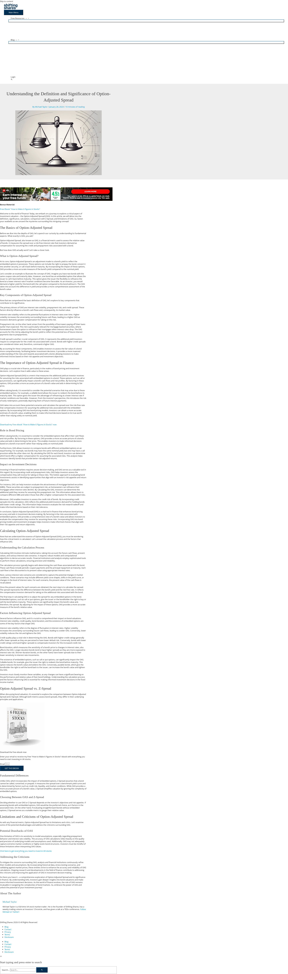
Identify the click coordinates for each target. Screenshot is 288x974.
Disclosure (9, 937)
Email (2, 764)
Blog (6, 926)
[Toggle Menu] (146, 21)
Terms (7, 934)
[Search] (42, 970)
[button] (12, 79)
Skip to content (6, 1)
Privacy (7, 932)
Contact (7, 929)
